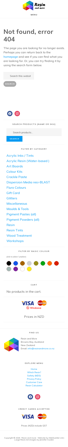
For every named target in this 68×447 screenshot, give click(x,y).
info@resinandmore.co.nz (41, 348)
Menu (34, 14)
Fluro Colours (16, 187)
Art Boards (14, 166)
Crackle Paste (16, 177)
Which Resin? (34, 372)
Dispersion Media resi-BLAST (28, 182)
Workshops (15, 241)
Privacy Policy (34, 379)
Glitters (11, 198)
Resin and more (34, 5)
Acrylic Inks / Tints (20, 155)
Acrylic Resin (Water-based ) (27, 161)
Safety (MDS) (34, 375)
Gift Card (13, 193)
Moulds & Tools (17, 209)
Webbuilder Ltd (56, 438)
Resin (10, 225)
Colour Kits (14, 171)
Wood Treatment (19, 235)
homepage (10, 57)
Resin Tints (14, 230)
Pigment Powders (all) (22, 219)
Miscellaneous (16, 203)
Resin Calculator (34, 385)
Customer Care (34, 382)
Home (34, 369)
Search (14, 139)
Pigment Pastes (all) (21, 214)
